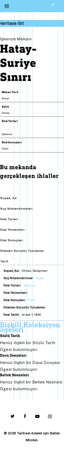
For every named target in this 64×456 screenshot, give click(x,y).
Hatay (6, 113)
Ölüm (5, 148)
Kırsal (5, 98)
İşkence (7, 134)
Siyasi (40, 278)
